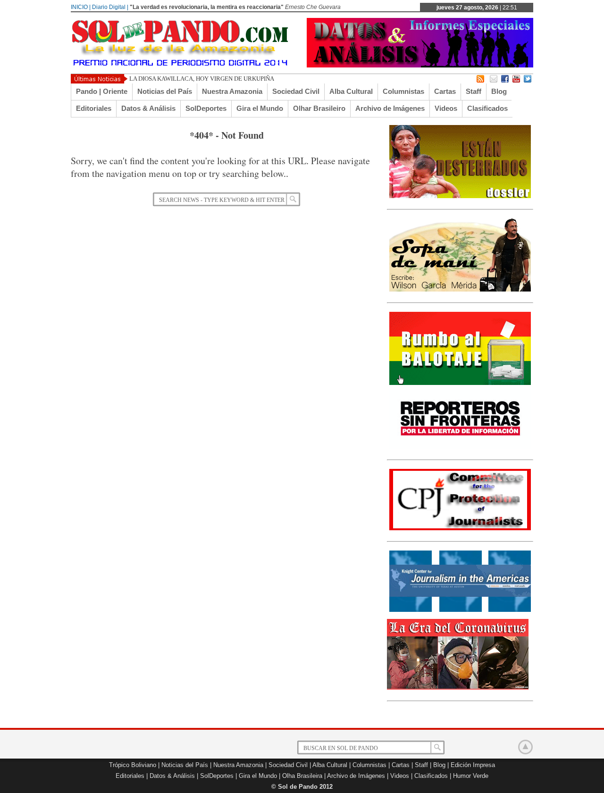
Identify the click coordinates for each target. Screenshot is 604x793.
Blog (499, 91)
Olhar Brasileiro (319, 108)
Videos (446, 108)
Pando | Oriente (101, 91)
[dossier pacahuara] (460, 196)
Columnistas (403, 91)
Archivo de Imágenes (390, 108)
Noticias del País (164, 91)
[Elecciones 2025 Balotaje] (460, 383)
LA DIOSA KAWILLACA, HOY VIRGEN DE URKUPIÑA (201, 78)
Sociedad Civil (295, 91)
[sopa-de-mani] (460, 289)
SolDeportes (205, 108)
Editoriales (93, 108)
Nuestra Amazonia (232, 91)
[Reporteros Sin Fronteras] (460, 446)
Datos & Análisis (148, 108)
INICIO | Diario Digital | (99, 7)
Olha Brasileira (302, 775)
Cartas (445, 91)
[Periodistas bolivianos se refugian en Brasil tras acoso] (460, 610)
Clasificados (487, 108)
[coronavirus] (457, 687)
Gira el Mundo (259, 108)
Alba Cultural (351, 91)
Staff (473, 91)
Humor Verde (470, 775)
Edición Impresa (473, 764)
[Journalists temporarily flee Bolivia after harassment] (460, 528)
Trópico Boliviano (132, 764)
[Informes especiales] (420, 65)
